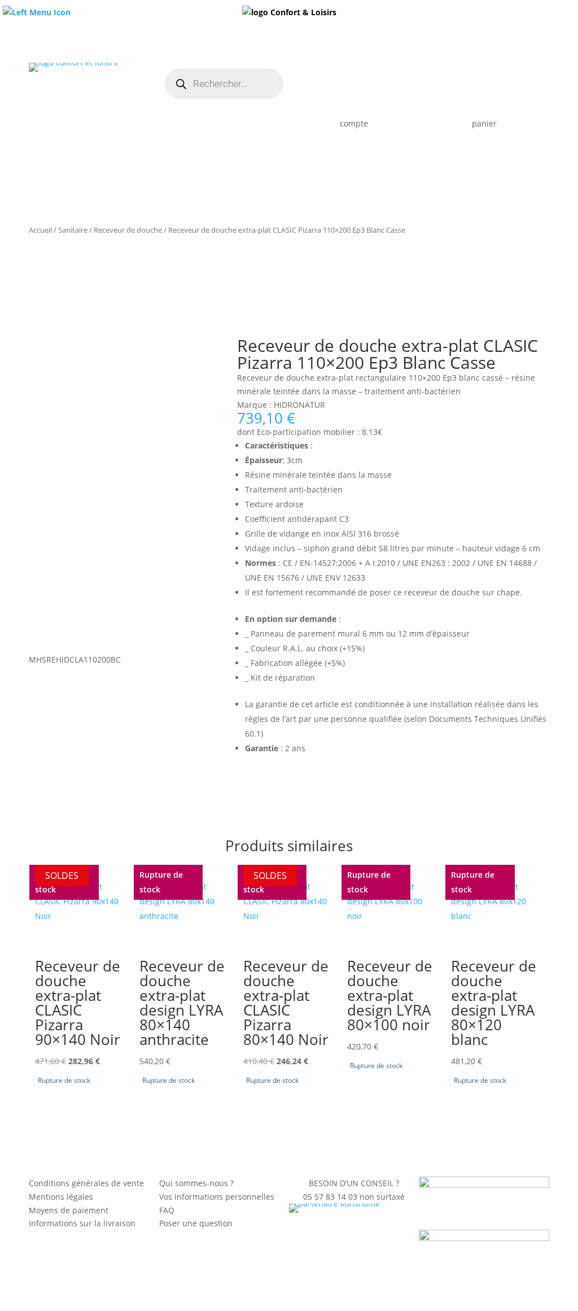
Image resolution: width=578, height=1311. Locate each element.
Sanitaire (72, 230)
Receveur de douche (128, 230)
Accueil (40, 230)
